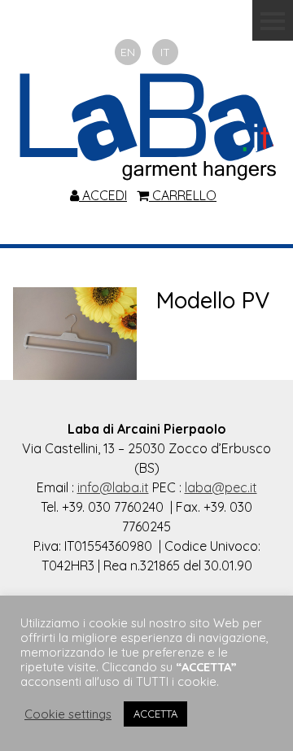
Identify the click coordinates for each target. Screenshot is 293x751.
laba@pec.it (221, 487)
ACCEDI (103, 195)
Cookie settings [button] (68, 714)
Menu (272, 20)
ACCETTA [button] (155, 713)
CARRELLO (182, 195)
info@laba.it (113, 487)
